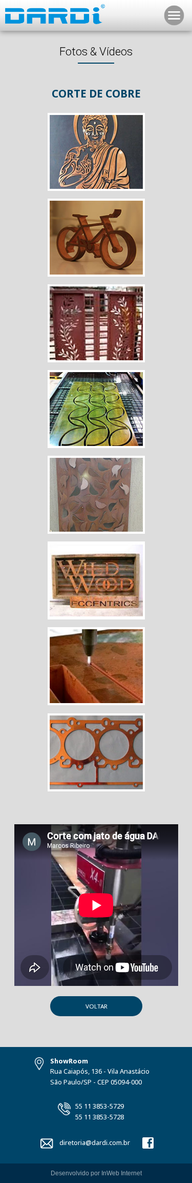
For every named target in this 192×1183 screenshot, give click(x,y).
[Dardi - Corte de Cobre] (96, 190)
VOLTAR (96, 1006)
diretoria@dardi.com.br (94, 1142)
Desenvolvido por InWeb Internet (96, 1173)
